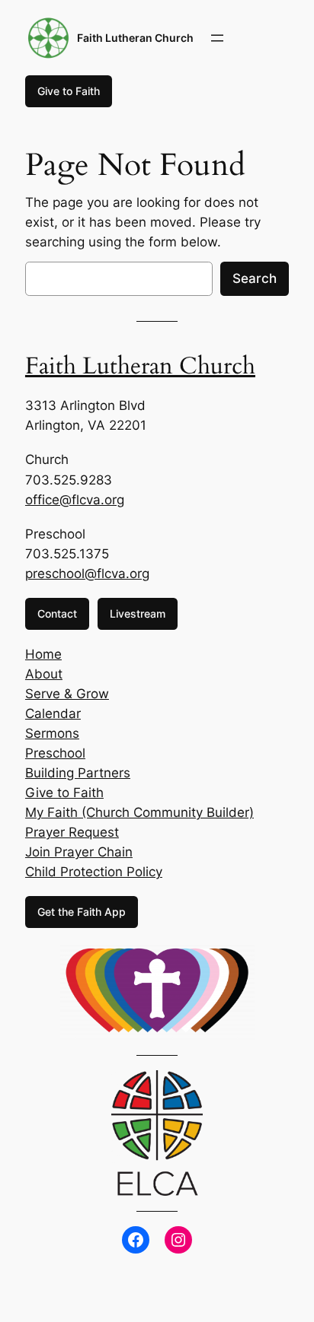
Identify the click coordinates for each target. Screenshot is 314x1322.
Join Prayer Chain (79, 852)
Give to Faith (68, 90)
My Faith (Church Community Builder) (139, 812)
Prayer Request (72, 832)
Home (43, 654)
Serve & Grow (67, 693)
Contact (57, 613)
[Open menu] (217, 38)
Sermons (52, 733)
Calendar (53, 713)
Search (254, 278)
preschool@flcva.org (87, 573)
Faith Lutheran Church (135, 37)
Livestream (137, 613)
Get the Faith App (81, 911)
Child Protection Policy (93, 871)
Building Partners (77, 772)
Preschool (55, 753)
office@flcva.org (74, 499)
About (43, 674)
